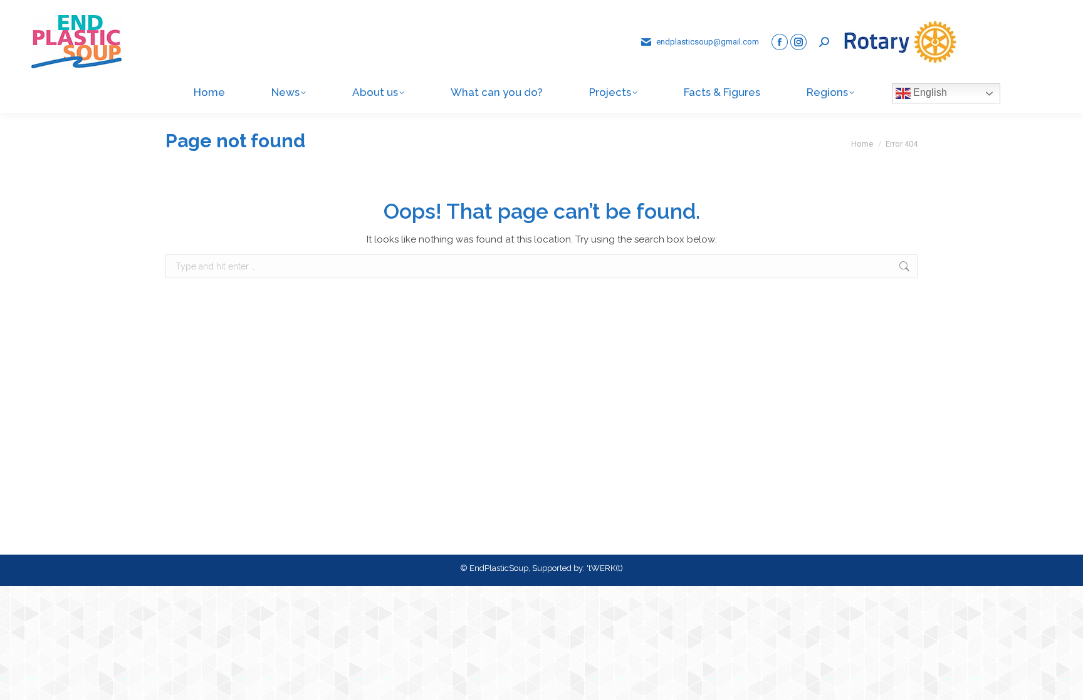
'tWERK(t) (605, 568)
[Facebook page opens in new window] (780, 42)
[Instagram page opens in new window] (798, 42)
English (929, 92)
